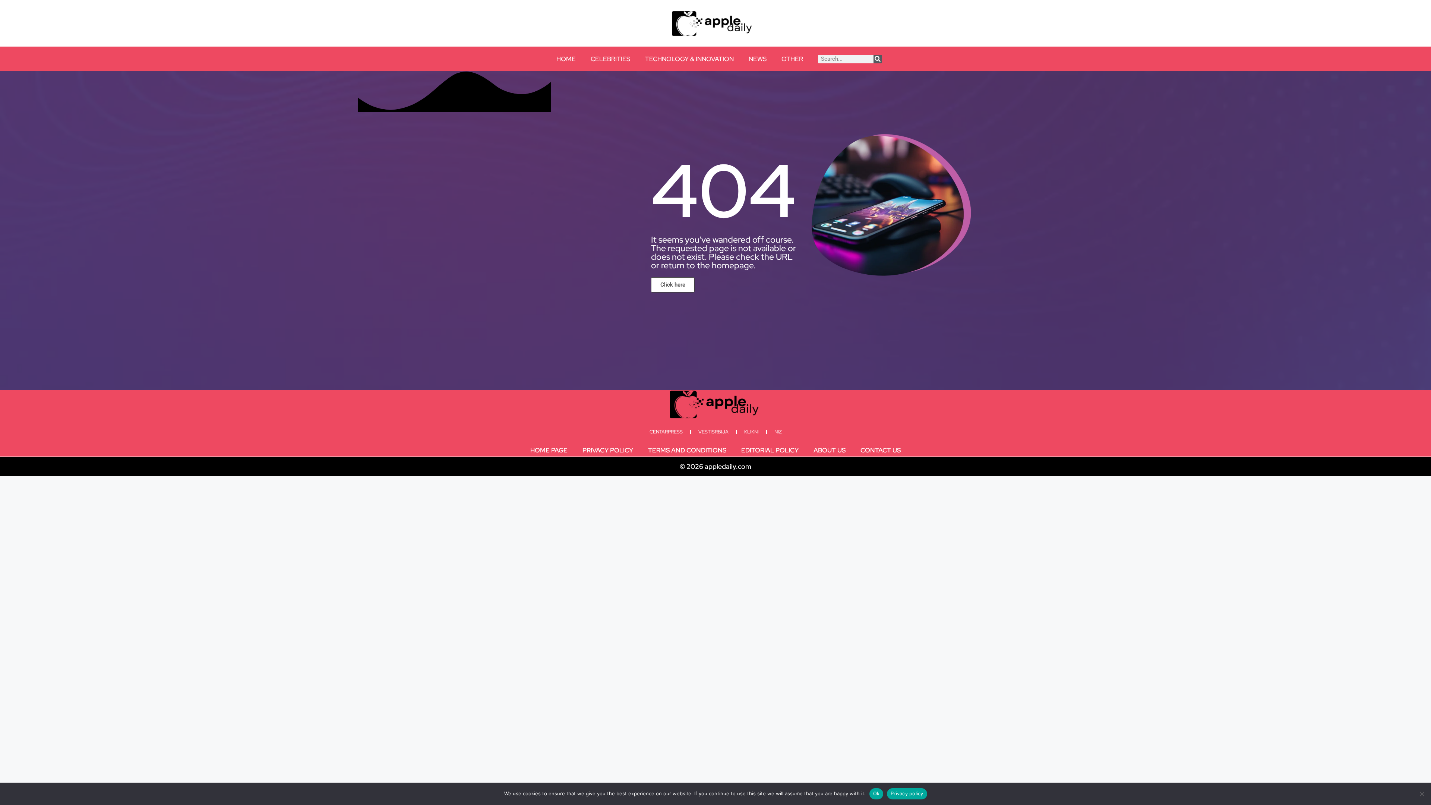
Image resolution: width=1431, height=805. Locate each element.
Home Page (549, 450)
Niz (778, 432)
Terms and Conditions (687, 450)
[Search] (878, 59)
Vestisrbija (713, 432)
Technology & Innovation (689, 59)
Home (566, 59)
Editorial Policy (770, 450)
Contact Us (880, 450)
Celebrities (610, 59)
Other (792, 59)
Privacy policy (907, 793)
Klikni (751, 432)
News (758, 59)
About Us (830, 450)
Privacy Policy (607, 450)
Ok (876, 793)
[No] (1421, 794)
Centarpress (666, 432)
